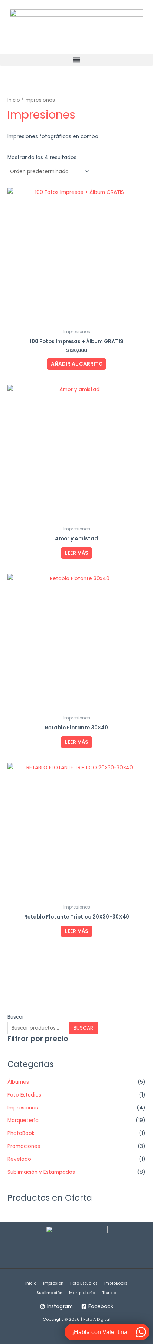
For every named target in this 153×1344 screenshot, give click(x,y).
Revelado (19, 1159)
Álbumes (18, 1081)
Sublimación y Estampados (41, 1172)
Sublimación (49, 1293)
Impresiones (22, 1107)
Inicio (13, 100)
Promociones (23, 1146)
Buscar (15, 1016)
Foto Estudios (24, 1094)
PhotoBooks (116, 1283)
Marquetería (23, 1120)
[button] (76, 60)
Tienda (109, 1293)
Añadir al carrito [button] (76, 363)
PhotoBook (21, 1133)
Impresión (53, 1283)
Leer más (76, 553)
